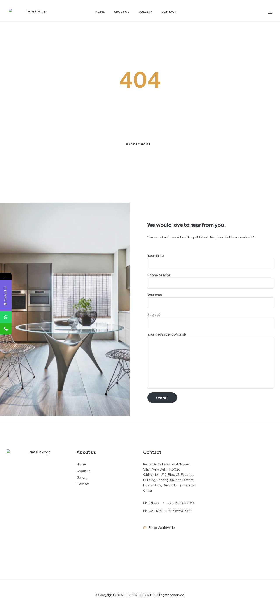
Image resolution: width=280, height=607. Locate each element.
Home (81, 464)
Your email (155, 294)
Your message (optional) (166, 334)
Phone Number (159, 275)
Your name (155, 255)
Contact (83, 484)
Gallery (82, 477)
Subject (153, 314)
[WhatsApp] (6, 317)
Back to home (138, 144)
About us (83, 471)
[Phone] (6, 328)
